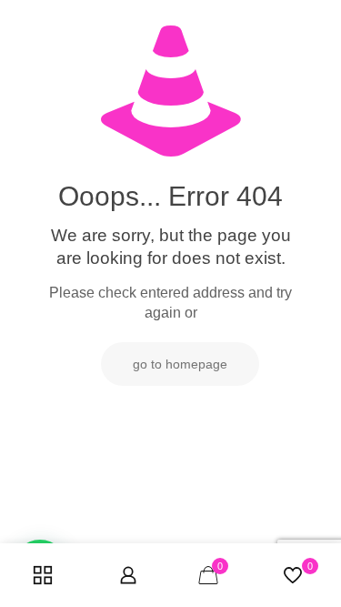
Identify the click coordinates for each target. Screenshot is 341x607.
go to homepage (180, 364)
